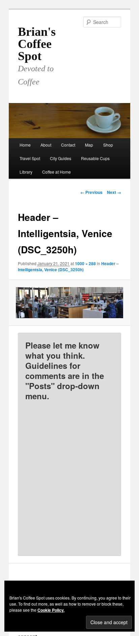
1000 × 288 (85, 263)
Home (25, 145)
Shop (108, 145)
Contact (68, 145)
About (45, 145)
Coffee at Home (56, 172)
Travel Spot (30, 158)
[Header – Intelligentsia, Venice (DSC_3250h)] (69, 302)
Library (26, 172)
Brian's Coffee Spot (37, 44)
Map (89, 145)
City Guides (60, 158)
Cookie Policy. (50, 610)
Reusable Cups (95, 158)
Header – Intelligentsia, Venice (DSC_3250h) (68, 266)
